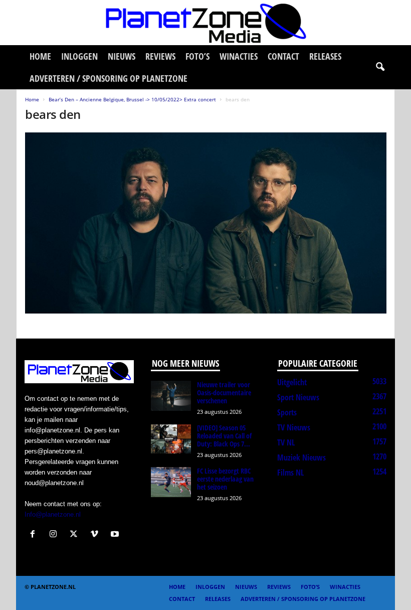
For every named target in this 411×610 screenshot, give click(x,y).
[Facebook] (35, 535)
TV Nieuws (293, 427)
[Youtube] (116, 535)
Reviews (160, 56)
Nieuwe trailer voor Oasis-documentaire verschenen (224, 392)
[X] (76, 535)
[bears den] (205, 223)
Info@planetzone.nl (53, 514)
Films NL (290, 472)
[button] (380, 67)
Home (40, 56)
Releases (325, 56)
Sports (287, 412)
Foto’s (197, 56)
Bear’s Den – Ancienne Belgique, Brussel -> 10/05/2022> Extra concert (132, 99)
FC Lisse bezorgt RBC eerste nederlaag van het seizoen (225, 479)
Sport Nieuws (298, 397)
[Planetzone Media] (205, 22)
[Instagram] (55, 535)
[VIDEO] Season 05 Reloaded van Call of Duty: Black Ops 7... (224, 435)
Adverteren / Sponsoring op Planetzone (108, 78)
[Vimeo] (96, 535)
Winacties (239, 56)
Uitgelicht (292, 382)
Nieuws (121, 56)
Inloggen (79, 56)
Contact (283, 56)
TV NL (286, 442)
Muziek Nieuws (301, 457)
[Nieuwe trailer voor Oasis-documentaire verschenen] (171, 396)
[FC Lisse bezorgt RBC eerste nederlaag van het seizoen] (171, 482)
